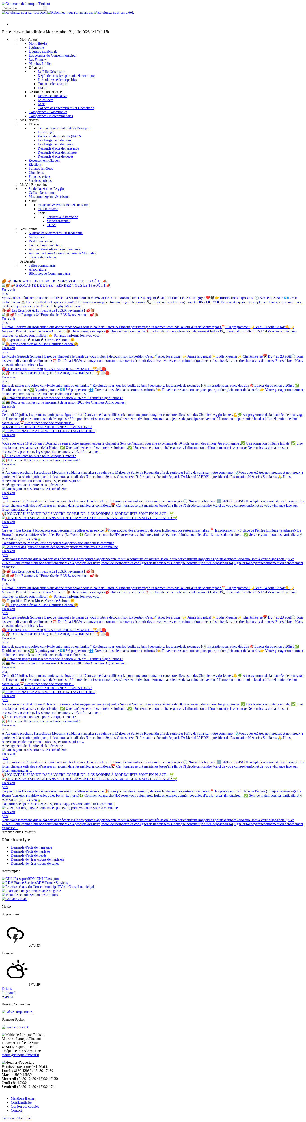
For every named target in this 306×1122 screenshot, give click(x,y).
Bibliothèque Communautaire (49, 273)
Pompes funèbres (41, 168)
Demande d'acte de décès (55, 156)
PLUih (42, 88)
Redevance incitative (52, 96)
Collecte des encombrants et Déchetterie (66, 108)
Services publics (40, 180)
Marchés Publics (40, 63)
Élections (35, 164)
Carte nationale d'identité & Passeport (64, 128)
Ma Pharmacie (48, 209)
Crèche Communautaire (45, 245)
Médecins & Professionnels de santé (63, 205)
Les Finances (38, 59)
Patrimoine (36, 47)
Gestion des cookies (25, 1106)
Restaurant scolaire (42, 241)
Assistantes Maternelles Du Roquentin (56, 233)
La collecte (45, 100)
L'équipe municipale (43, 51)
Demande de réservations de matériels (37, 859)
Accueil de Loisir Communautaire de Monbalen (62, 253)
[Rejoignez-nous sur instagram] (70, 12)
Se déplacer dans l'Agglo (46, 189)
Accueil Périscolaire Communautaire (54, 249)
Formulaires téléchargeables (57, 80)
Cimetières (36, 172)
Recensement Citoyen (44, 160)
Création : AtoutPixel (17, 1118)
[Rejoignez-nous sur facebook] (24, 12)
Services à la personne (62, 217)
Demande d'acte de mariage (57, 152)
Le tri (41, 104)
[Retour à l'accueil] (26, 4)
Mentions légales (22, 1098)
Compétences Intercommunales (51, 116)
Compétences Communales (48, 112)
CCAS (51, 225)
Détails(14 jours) (8, 990)
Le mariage (46, 132)
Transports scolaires (42, 257)
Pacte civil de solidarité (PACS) (60, 136)
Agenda (7, 996)
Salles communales (42, 265)
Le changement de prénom (56, 144)
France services (39, 176)
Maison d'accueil (58, 221)
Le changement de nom (54, 140)
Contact (16, 1110)
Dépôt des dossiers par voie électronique (66, 76)
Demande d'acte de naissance (58, 148)
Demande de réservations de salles (35, 863)
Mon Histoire (38, 43)
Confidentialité (21, 1102)
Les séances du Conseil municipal (52, 55)
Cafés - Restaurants (42, 193)
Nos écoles (36, 237)
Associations (38, 269)
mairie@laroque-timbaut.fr (20, 1055)
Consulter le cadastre (52, 84)
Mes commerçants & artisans (49, 197)
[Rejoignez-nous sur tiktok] (114, 12)
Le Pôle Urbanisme (51, 72)
